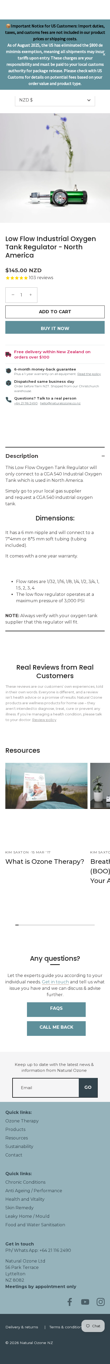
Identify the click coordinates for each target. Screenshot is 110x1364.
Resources (16, 1138)
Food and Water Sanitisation (35, 1224)
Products (15, 1129)
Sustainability (19, 1146)
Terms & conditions (66, 1327)
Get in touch (55, 981)
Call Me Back (56, 1027)
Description (21, 456)
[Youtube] (85, 1301)
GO (88, 1087)
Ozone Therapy (22, 1120)
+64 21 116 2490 (26, 403)
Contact (13, 1155)
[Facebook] (70, 1301)
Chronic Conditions (25, 1182)
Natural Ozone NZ (36, 1343)
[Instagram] (101, 1301)
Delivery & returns (21, 1327)
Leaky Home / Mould (27, 1216)
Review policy (44, 720)
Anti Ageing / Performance (33, 1190)
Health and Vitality (25, 1199)
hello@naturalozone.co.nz (60, 403)
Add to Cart (55, 311)
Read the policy (89, 374)
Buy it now (55, 328)
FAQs (56, 1008)
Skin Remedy (19, 1207)
